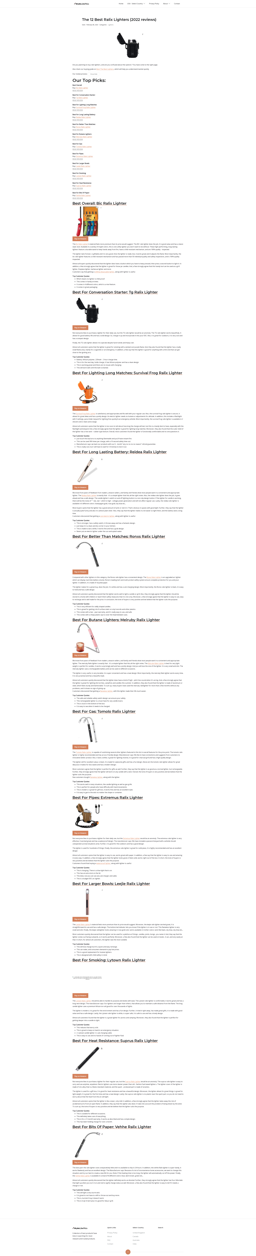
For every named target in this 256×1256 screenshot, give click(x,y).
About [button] (165, 4)
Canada (135, 1236)
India (134, 1244)
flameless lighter (106, 691)
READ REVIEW (77, 90)
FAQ (108, 1240)
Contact (177, 4)
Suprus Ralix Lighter (83, 186)
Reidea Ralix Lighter (83, 117)
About (109, 1236)
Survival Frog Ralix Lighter (86, 107)
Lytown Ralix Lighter (83, 176)
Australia (136, 1240)
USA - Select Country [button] (135, 4)
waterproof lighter (103, 863)
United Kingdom (139, 1233)
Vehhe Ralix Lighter (83, 195)
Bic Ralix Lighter (82, 88)
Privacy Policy (154, 4)
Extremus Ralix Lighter (84, 156)
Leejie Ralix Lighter (83, 166)
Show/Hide (93, 74)
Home (121, 4)
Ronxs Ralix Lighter (83, 127)
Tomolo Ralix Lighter (84, 146)
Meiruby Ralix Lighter (84, 137)
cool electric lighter (107, 516)
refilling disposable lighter (104, 272)
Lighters (111, 25)
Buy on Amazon (80, 239)
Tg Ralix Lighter (82, 98)
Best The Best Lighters (105, 69)
